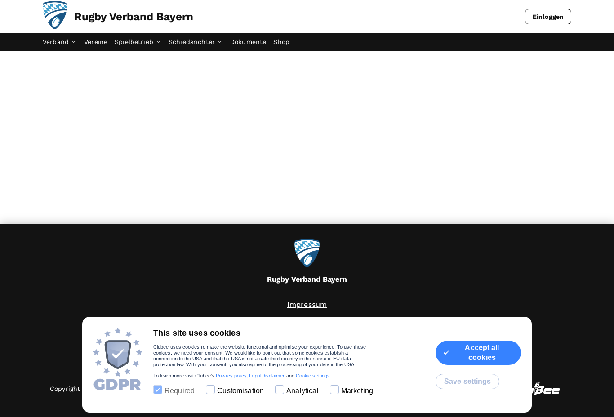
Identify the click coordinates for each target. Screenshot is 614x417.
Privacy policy (231, 375)
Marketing (357, 391)
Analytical (302, 391)
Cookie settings (313, 375)
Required (180, 391)
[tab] (63, 42)
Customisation (240, 391)
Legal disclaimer (267, 375)
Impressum (307, 304)
